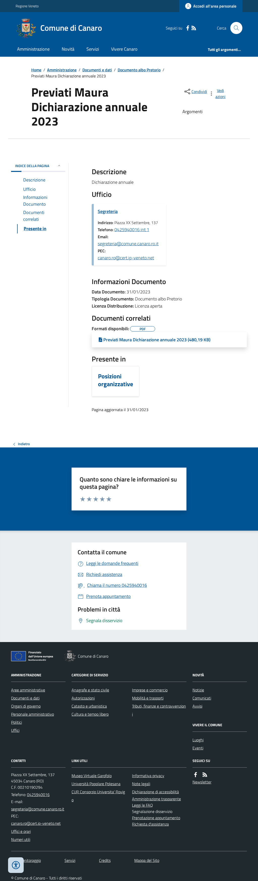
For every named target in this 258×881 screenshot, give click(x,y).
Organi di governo (26, 706)
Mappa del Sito (146, 860)
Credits (105, 860)
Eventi (197, 748)
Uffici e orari (21, 831)
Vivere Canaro (124, 49)
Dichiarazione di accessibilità (155, 792)
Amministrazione (33, 49)
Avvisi (197, 706)
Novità (68, 49)
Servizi (92, 49)
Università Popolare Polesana (96, 784)
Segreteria (108, 211)
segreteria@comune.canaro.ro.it (128, 243)
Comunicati (201, 698)
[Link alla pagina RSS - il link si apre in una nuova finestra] (194, 28)
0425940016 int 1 (131, 229)
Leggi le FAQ (142, 805)
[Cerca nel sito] (234, 28)
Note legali (141, 784)
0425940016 (38, 795)
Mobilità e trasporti (148, 698)
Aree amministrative (28, 690)
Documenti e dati (97, 70)
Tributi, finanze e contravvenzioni (159, 710)
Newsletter (201, 782)
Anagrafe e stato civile (90, 690)
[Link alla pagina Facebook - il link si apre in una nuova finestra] (188, 28)
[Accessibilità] (16, 865)
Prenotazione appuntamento (156, 818)
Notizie (198, 690)
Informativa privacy (148, 776)
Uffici (15, 730)
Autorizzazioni (83, 698)
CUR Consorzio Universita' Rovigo (98, 796)
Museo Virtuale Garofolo (92, 776)
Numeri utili (20, 839)
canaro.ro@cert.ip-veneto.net (126, 257)
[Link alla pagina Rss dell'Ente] (205, 775)
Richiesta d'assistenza (150, 824)
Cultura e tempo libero (90, 714)
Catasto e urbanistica (89, 706)
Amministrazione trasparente (156, 799)
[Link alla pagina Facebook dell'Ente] (195, 775)
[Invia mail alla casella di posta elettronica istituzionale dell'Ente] (37, 809)
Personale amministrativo (32, 714)
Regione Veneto (27, 6)
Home (36, 70)
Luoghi (198, 740)
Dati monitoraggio (26, 860)
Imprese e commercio (150, 690)
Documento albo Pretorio (139, 70)
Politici (16, 722)
